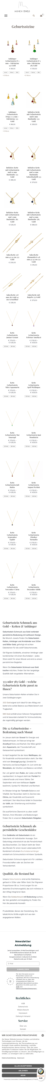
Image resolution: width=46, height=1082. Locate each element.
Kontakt (23, 1029)
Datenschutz (23, 1007)
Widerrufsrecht (23, 1010)
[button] (34, 15)
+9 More (6, 75)
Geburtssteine (15, 879)
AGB (17, 987)
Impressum (23, 1013)
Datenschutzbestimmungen (26, 988)
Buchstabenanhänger (30, 851)
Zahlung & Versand (23, 1016)
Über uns (23, 1026)
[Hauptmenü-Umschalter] (6, 16)
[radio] (5, 72)
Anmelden (23, 969)
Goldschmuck (17, 897)
